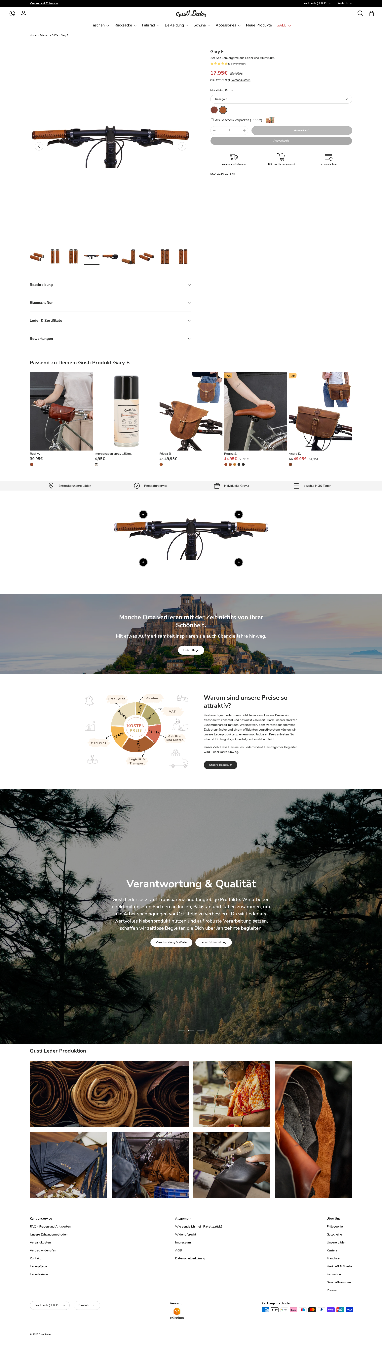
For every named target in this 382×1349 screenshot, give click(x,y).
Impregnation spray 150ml (113, 454)
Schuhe (200, 25)
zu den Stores (163, 941)
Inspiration (334, 1274)
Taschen (98, 25)
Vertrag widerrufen (43, 1250)
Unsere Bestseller (220, 765)
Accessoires (226, 25)
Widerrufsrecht (185, 1234)
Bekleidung (174, 25)
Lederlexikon (39, 1274)
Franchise (333, 1258)
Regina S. (230, 454)
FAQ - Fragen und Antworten (50, 1226)
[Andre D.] (320, 411)
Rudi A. (35, 454)
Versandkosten (240, 80)
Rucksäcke (123, 25)
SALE (281, 25)
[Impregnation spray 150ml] (126, 411)
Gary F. (64, 35)
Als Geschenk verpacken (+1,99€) (238, 120)
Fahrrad (148, 25)
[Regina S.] (255, 411)
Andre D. (295, 454)
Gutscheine (334, 1234)
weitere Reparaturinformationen (206, 941)
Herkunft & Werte (339, 1266)
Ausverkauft (302, 130)
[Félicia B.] (191, 411)
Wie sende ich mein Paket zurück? (198, 1226)
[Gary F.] (214, 110)
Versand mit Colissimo (44, 3)
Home (33, 35)
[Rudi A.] (61, 411)
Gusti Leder (45, 1334)
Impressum (183, 1242)
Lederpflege (191, 650)
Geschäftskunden (339, 1282)
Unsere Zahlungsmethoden (48, 1234)
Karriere (332, 1250)
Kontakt (35, 1258)
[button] (12, 13)
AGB (178, 1250)
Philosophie (335, 1226)
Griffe (55, 35)
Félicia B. (165, 454)
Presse (332, 1290)
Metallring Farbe (221, 90)
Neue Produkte (259, 25)
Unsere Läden (336, 1242)
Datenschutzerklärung (190, 1258)
